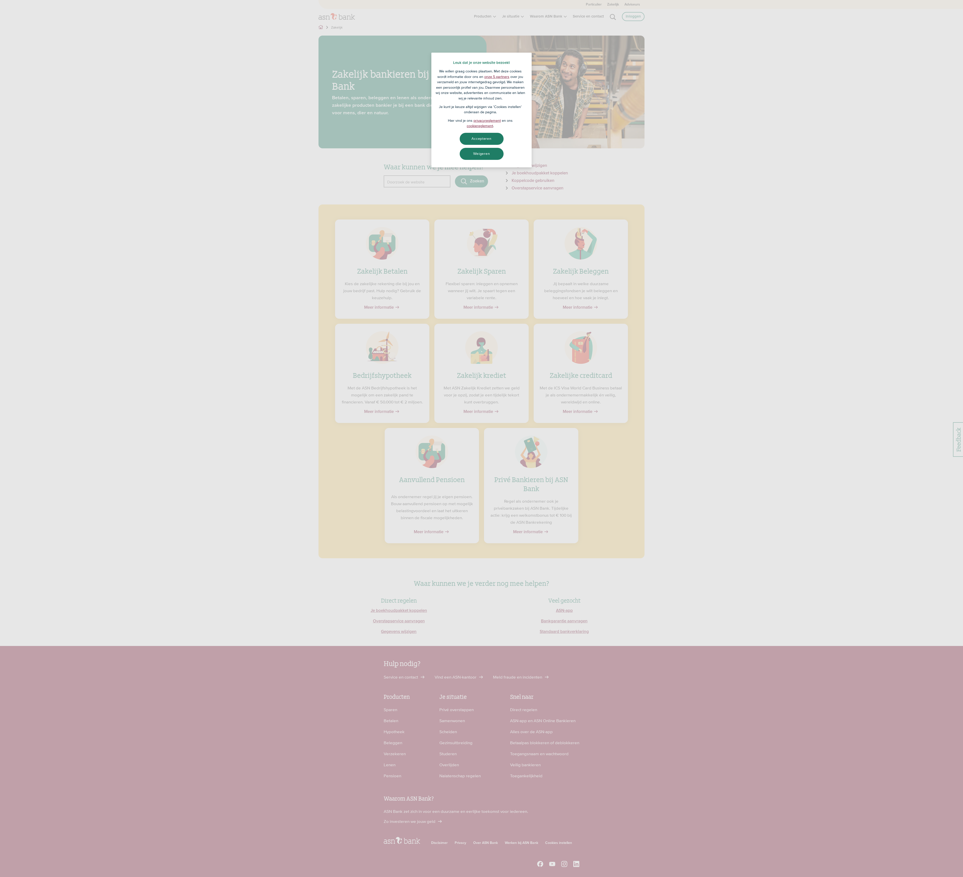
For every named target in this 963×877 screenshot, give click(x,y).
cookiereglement (480, 126)
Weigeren (481, 154)
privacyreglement (487, 121)
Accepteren (481, 139)
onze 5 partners (496, 77)
